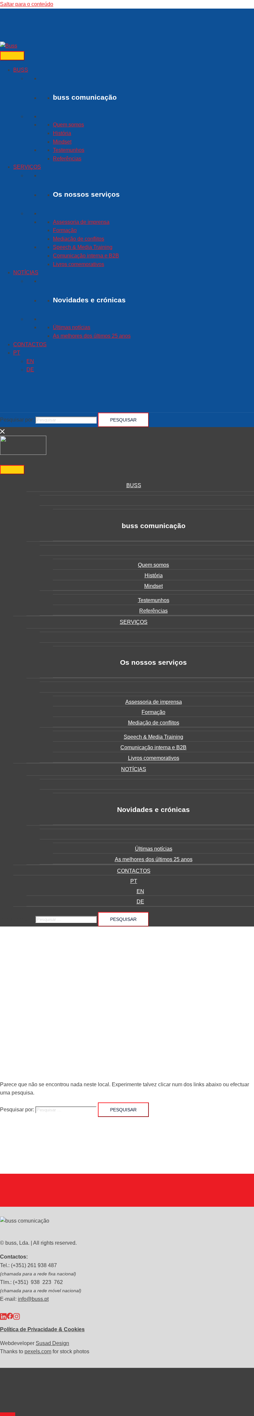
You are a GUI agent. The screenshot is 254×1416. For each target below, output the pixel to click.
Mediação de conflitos (78, 239)
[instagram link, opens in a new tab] (16, 1316)
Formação (65, 230)
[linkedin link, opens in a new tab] (3, 1316)
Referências (67, 158)
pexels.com (37, 1351)
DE (30, 369)
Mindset (62, 142)
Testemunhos (68, 150)
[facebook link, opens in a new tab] (10, 1316)
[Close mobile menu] (2, 431)
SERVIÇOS (27, 167)
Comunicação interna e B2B (86, 255)
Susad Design (52, 1343)
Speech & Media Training (82, 247)
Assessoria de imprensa (81, 222)
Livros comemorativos (78, 264)
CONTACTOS (30, 344)
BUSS (20, 70)
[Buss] (8, 46)
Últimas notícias (71, 327)
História (62, 133)
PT (16, 352)
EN (30, 361)
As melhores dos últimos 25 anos (92, 336)
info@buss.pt (33, 1299)
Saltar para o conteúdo (26, 4)
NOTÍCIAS (25, 272)
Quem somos (68, 124)
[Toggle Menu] (12, 55)
